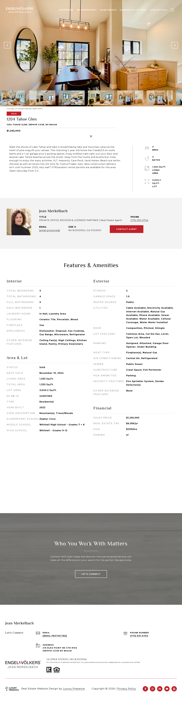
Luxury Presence (74, 688)
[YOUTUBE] (167, 688)
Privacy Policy (126, 688)
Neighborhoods (87, 10)
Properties (66, 10)
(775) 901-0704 (139, 220)
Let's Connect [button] (91, 574)
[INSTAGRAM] (152, 688)
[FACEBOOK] (145, 688)
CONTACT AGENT (126, 229)
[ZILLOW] (174, 688)
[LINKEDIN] (159, 688)
